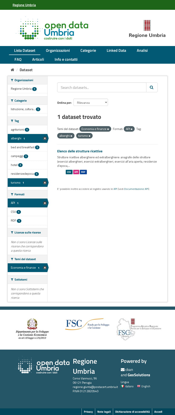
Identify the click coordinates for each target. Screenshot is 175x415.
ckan (129, 369)
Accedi (158, 411)
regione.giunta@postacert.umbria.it (95, 387)
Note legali (104, 411)
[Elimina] (108, 129)
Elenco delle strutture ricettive (79, 151)
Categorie (88, 50)
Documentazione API (136, 189)
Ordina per (64, 102)
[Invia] (152, 87)
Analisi (142, 50)
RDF (83, 172)
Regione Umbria (85, 366)
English (145, 386)
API (76, 172)
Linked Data (116, 50)
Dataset (26, 70)
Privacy (88, 411)
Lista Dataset (24, 50)
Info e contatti (66, 59)
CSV (69, 172)
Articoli (38, 59)
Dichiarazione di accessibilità (132, 411)
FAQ (18, 59)
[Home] (12, 70)
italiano (129, 386)
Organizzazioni (58, 50)
